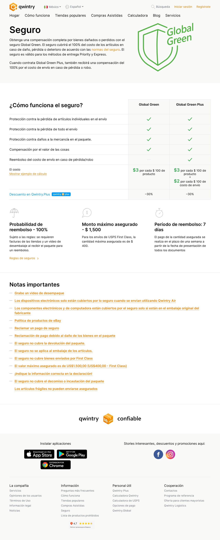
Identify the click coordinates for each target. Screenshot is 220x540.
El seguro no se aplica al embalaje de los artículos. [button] (53, 351)
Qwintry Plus (121, 490)
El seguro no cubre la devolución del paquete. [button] (50, 343)
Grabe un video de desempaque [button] (39, 293)
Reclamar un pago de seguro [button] (37, 328)
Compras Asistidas (107, 15)
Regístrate (203, 6)
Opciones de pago (124, 505)
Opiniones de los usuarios (25, 495)
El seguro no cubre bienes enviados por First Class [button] (54, 358)
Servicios (172, 15)
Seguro (65, 510)
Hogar (14, 15)
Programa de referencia (179, 495)
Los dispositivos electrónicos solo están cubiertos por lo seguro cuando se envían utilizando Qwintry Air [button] (95, 301)
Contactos (170, 490)
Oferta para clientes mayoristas (184, 500)
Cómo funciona (37, 15)
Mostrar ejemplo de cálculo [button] (28, 174)
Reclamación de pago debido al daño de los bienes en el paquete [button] (65, 336)
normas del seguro (106, 50)
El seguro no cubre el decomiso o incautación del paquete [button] (59, 381)
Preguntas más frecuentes (77, 490)
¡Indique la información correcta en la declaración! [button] (53, 374)
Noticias (14, 510)
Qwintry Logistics (175, 505)
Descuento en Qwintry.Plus (30, 194)
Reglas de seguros (22, 258)
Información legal (20, 505)
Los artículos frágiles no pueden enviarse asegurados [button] (56, 389)
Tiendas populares (70, 15)
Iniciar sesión (183, 6)
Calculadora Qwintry (126, 495)
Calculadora (138, 15)
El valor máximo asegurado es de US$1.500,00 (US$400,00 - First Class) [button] (71, 366)
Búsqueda (163, 6)
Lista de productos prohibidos (80, 515)
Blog (156, 15)
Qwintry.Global (122, 510)
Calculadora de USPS (126, 500)
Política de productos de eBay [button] (38, 321)
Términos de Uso (19, 500)
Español (75, 6)
